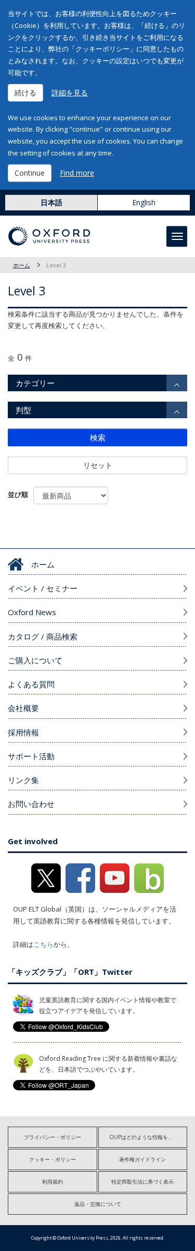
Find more (77, 173)
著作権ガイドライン (142, 1159)
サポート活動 (31, 756)
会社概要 (23, 708)
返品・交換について (97, 1203)
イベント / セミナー (42, 588)
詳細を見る (69, 92)
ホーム (21, 265)
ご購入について (35, 660)
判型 (23, 410)
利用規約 (52, 1181)
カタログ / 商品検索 (42, 636)
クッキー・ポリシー (52, 1159)
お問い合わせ (31, 804)
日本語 (51, 202)
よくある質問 (31, 684)
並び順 (18, 494)
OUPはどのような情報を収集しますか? (148, 1137)
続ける (25, 92)
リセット (97, 465)
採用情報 (23, 732)
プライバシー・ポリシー (52, 1137)
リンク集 (23, 780)
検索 (98, 437)
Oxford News (32, 612)
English (143, 202)
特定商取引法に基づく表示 (142, 1181)
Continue (30, 173)
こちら (43, 944)
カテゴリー (35, 383)
